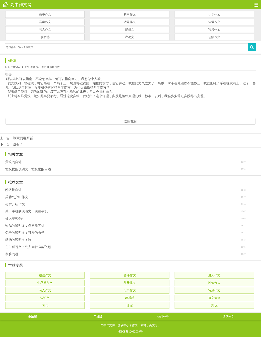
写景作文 (214, 29)
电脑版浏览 (53, 67)
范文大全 (214, 298)
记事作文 (130, 290)
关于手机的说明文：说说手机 (26, 211)
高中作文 (45, 14)
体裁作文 (214, 22)
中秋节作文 (45, 282)
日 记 (129, 305)
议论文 (129, 37)
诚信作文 (45, 275)
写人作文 (45, 29)
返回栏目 (130, 121)
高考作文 (45, 22)
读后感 (45, 37)
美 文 (214, 305)
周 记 (45, 305)
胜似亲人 (214, 282)
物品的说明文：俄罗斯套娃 (24, 225)
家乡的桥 (11, 254)
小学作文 (214, 14)
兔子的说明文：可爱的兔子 (24, 232)
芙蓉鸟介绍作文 (16, 197)
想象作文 (214, 37)
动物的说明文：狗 (18, 239)
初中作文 (130, 14)
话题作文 (130, 22)
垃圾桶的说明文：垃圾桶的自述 (28, 169)
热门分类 (163, 316)
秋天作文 (130, 282)
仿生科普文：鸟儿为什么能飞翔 (28, 247)
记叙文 (129, 29)
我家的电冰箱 (23, 138)
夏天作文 (214, 275)
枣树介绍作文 (15, 204)
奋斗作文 (130, 275)
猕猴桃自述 (13, 190)
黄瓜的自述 (13, 162)
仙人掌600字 (14, 218)
